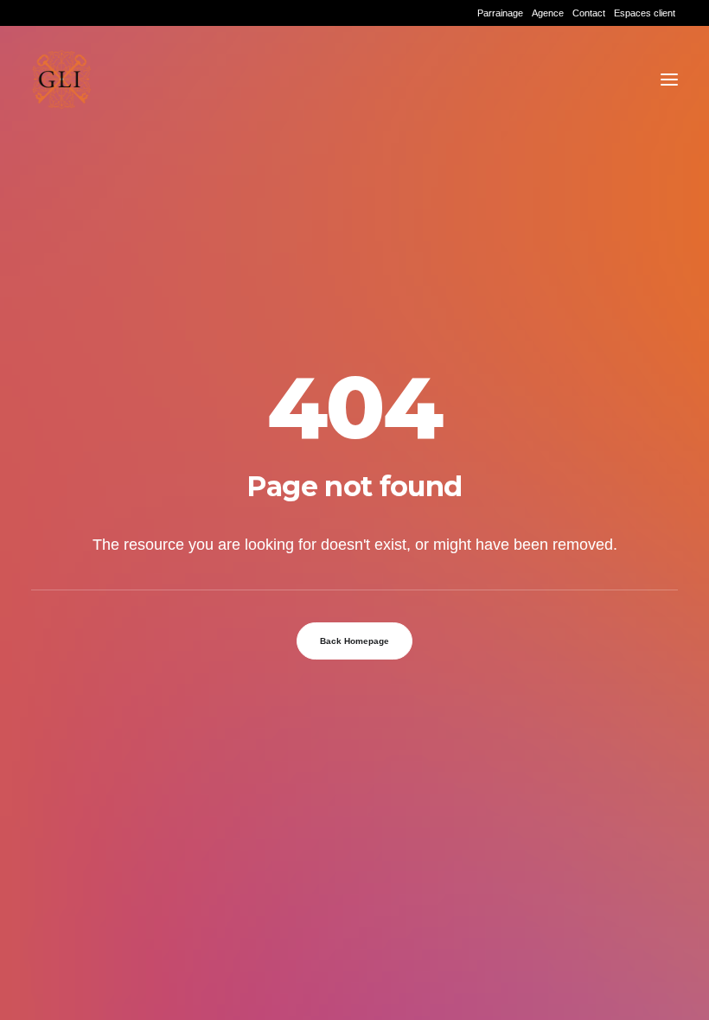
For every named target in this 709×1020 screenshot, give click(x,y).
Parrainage (500, 13)
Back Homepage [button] (354, 641)
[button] (669, 79)
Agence (548, 13)
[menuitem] (500, 13)
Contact (588, 13)
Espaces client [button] (644, 13)
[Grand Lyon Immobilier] (61, 79)
